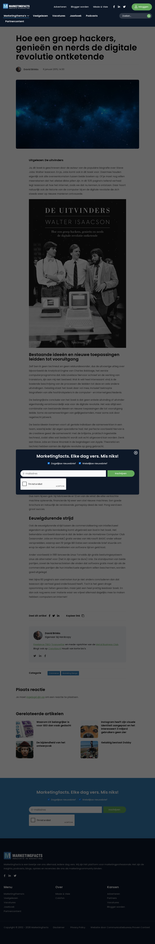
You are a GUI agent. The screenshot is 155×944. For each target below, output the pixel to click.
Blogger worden (80, 6)
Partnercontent (14, 21)
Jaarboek (75, 15)
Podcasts (92, 15)
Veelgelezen (40, 15)
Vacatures (58, 15)
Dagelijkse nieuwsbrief (63, 463)
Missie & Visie (100, 6)
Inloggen (143, 6)
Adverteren (60, 6)
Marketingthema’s (15, 15)
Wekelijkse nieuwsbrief (94, 463)
